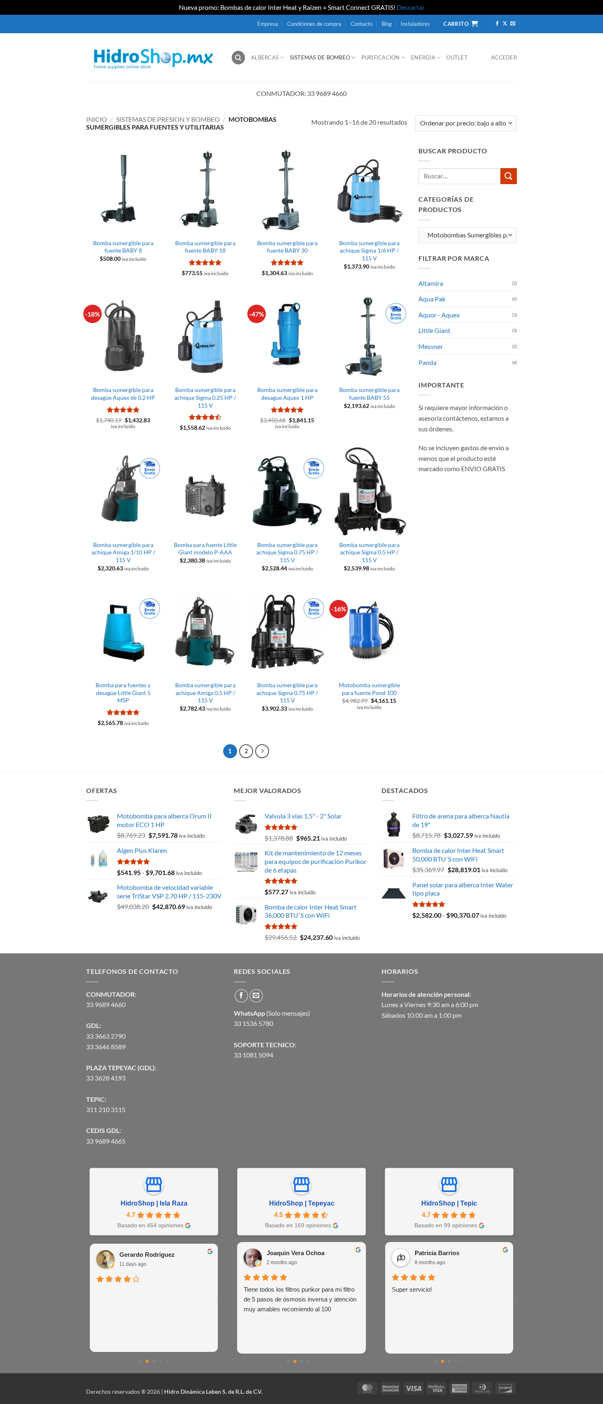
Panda (427, 362)
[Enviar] (508, 176)
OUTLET (457, 57)
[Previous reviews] (86, 1297)
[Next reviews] (221, 1297)
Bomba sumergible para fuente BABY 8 (123, 246)
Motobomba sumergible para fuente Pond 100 (369, 688)
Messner (430, 346)
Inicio (96, 119)
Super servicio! (412, 1289)
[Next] (262, 751)
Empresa (267, 24)
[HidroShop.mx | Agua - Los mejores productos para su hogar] (152, 57)
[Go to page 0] (140, 1361)
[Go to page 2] (154, 1361)
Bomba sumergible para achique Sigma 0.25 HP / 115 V (205, 397)
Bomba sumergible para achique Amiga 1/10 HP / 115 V (123, 552)
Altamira (430, 283)
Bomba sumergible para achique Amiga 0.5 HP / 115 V (205, 692)
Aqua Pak (431, 299)
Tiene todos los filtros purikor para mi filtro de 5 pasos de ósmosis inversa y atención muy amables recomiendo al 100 (300, 1299)
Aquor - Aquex (439, 315)
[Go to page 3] (160, 1362)
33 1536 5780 (253, 1023)
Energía (423, 57)
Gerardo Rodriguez (147, 1254)
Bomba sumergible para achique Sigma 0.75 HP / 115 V (287, 552)
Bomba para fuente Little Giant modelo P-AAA (205, 548)
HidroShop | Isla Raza (154, 1203)
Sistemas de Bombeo (320, 57)
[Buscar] (238, 57)
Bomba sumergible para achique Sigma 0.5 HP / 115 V (369, 552)
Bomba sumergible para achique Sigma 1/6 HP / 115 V (369, 250)
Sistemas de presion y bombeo (168, 119)
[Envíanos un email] (512, 24)
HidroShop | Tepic (449, 1203)
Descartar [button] (411, 7)
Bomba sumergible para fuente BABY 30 (287, 246)
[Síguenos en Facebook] (497, 24)
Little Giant (434, 330)
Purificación (380, 57)
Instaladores (415, 24)
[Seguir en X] (504, 24)
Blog (386, 24)
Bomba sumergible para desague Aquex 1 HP (287, 393)
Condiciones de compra (314, 24)
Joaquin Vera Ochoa (295, 1252)
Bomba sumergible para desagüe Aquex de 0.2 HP (123, 393)
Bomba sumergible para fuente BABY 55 (369, 393)
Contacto (361, 24)
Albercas (265, 57)
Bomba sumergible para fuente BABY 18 (205, 246)
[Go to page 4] (167, 1361)
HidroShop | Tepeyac (301, 1203)
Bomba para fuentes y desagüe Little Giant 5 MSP (123, 692)
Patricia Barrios (437, 1252)
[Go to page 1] (147, 1361)
